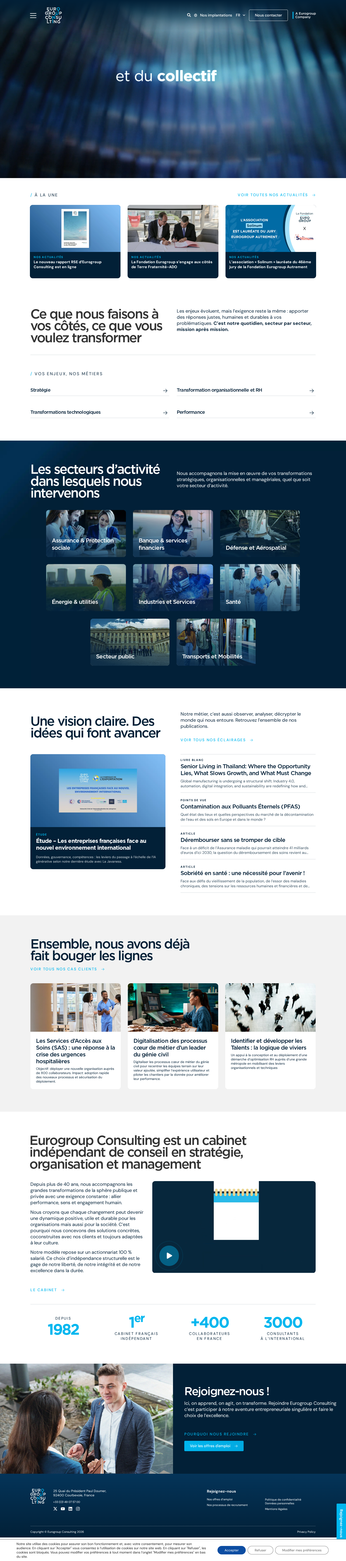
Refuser (260, 1550)
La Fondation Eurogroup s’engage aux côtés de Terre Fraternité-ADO (172, 264)
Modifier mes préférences (302, 1550)
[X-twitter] (55, 1509)
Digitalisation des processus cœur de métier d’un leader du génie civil (170, 1047)
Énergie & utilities (75, 601)
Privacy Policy (306, 1532)
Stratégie (40, 390)
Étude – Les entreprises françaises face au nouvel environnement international (91, 844)
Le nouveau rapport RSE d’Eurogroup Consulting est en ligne (67, 264)
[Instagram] (78, 1509)
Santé (233, 601)
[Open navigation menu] (33, 15)
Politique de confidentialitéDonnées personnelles (283, 1501)
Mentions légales (276, 1509)
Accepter (232, 1550)
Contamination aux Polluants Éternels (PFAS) (240, 806)
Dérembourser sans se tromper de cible (233, 839)
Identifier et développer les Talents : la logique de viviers (268, 1044)
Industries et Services (167, 601)
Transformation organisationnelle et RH (219, 390)
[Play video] (169, 1256)
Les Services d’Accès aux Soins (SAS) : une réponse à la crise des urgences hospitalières (75, 1051)
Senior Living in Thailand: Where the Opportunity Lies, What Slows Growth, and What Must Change (246, 770)
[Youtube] (63, 1509)
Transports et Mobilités (212, 656)
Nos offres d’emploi (220, 1499)
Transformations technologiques (65, 412)
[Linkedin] (70, 1509)
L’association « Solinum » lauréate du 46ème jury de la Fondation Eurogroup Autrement (270, 264)
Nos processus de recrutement (227, 1505)
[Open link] (189, 15)
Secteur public (115, 656)
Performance (191, 412)
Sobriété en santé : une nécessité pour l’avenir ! (243, 873)
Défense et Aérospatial (256, 547)
